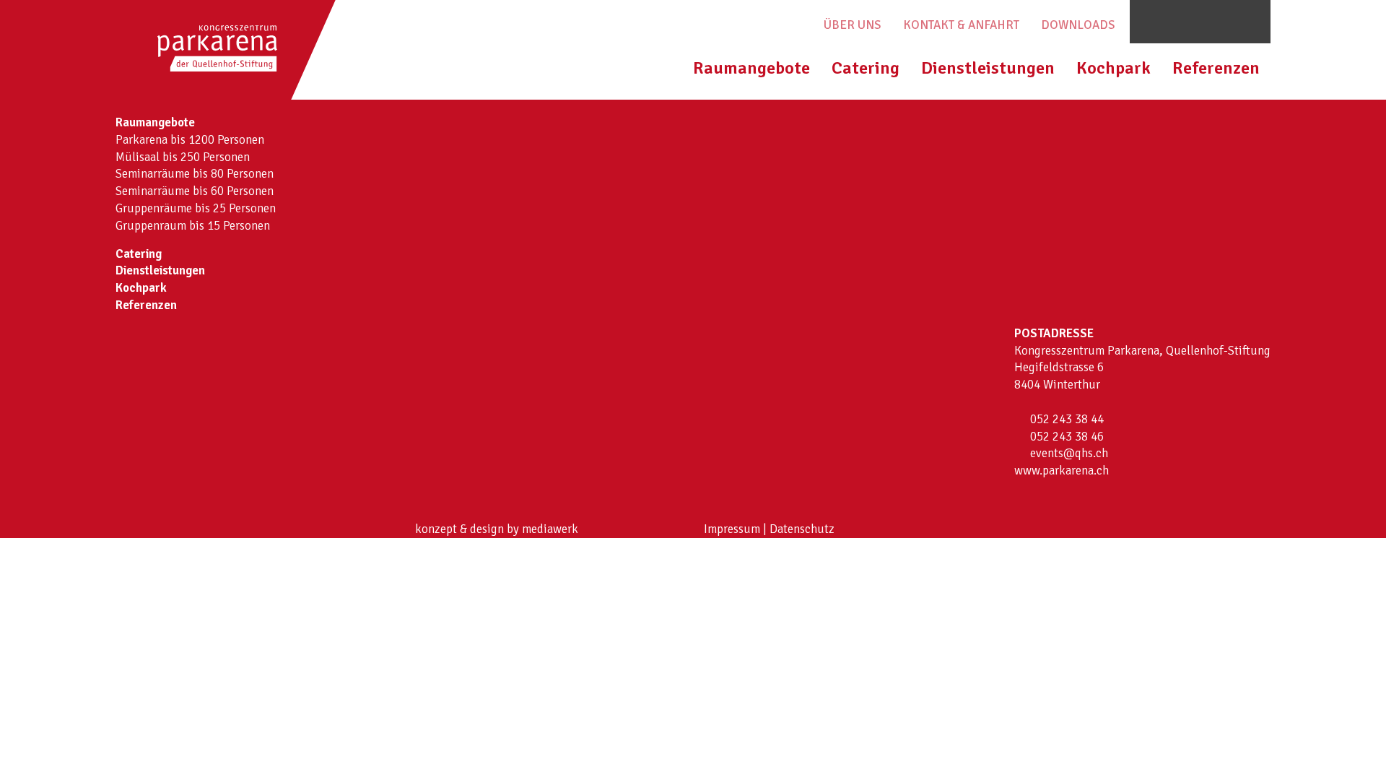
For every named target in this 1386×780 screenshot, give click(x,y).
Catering (865, 68)
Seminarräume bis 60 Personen (195, 191)
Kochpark (1113, 68)
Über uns (852, 24)
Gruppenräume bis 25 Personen (196, 208)
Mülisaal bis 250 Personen (183, 157)
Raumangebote (751, 68)
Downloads (1078, 24)
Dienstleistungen (988, 68)
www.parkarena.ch (1061, 470)
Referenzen (1216, 68)
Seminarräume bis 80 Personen (195, 173)
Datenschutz (802, 529)
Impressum (732, 529)
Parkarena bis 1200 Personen (190, 139)
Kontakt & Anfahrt (961, 24)
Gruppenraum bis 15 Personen (193, 225)
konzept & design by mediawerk (496, 529)
